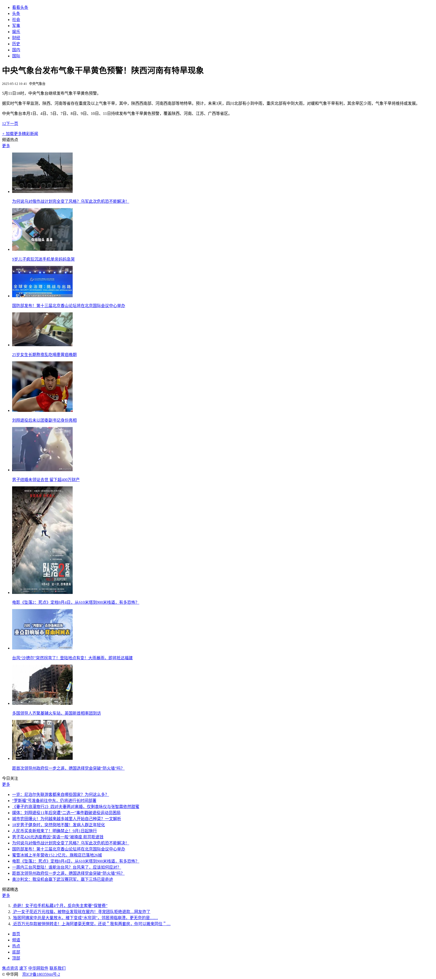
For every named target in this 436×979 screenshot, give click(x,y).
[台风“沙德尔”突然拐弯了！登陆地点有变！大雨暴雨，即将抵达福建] (42, 648)
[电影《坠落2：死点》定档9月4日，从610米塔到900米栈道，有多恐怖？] (42, 592)
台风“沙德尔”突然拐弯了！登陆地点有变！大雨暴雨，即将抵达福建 (72, 658)
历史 (16, 44)
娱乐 (16, 32)
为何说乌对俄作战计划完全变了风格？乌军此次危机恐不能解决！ (70, 201)
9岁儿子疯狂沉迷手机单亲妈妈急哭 (43, 259)
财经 (16, 38)
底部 (16, 952)
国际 (16, 56)
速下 (23, 968)
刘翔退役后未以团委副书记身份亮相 (44, 420)
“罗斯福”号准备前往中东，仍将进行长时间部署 (54, 800)
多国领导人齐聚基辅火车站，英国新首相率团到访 (56, 713)
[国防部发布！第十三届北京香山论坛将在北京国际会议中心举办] (42, 296)
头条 (16, 13)
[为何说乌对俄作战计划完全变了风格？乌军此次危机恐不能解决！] (42, 191)
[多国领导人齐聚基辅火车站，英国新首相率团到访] (42, 703)
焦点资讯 (10, 968)
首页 (16, 934)
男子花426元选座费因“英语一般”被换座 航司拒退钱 (57, 837)
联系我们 (57, 968)
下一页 (12, 123)
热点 (16, 946)
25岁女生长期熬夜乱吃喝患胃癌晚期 (44, 355)
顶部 (16, 958)
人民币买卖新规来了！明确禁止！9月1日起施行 (54, 831)
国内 (16, 50)
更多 (6, 146)
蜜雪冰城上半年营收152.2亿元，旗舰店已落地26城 (57, 855)
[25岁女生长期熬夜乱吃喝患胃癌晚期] (42, 345)
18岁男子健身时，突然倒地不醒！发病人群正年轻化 (58, 825)
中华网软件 (38, 968)
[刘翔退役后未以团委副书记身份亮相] (42, 410)
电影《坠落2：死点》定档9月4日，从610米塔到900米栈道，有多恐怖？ (75, 602)
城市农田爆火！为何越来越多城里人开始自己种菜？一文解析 (66, 819)
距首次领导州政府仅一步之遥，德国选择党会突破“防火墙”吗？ (68, 768)
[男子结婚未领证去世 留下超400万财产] (42, 470)
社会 (16, 19)
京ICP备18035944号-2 (41, 974)
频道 (16, 940)
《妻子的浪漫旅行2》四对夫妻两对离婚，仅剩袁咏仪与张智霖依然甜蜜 (75, 807)
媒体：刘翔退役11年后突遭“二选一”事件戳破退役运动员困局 (66, 813)
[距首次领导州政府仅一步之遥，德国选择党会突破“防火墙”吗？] (42, 758)
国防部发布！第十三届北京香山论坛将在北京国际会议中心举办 (68, 306)
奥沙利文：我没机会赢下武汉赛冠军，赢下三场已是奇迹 (62, 879)
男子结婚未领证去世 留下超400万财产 (46, 480)
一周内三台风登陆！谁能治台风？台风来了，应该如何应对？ (66, 867)
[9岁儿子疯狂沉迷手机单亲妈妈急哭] (42, 249)
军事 (16, 25)
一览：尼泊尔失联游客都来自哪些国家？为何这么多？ (60, 794)
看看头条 (20, 7)
